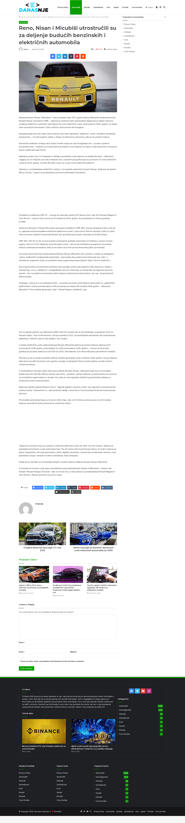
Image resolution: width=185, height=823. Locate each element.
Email (22, 652)
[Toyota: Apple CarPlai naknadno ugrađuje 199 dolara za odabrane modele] (102, 574)
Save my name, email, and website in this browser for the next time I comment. (52, 661)
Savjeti (116, 7)
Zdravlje (87, 7)
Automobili (76, 7)
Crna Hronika (137, 7)
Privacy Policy (63, 7)
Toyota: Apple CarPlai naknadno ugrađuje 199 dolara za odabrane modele (102, 587)
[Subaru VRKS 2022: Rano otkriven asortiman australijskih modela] (34, 574)
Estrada (125, 7)
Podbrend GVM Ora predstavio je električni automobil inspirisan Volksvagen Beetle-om (67, 589)
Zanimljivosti (98, 7)
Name (22, 642)
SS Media (57, 811)
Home (23, 17)
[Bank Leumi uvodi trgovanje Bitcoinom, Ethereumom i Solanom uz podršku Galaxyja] (93, 731)
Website (73, 652)
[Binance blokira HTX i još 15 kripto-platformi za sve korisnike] (44, 731)
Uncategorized (125, 710)
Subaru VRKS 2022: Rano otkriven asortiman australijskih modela (33, 587)
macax (25, 49)
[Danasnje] (33, 7)
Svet (108, 7)
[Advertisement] (68, 194)
